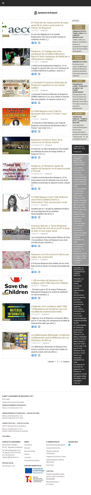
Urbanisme (28, 445)
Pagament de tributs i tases (56, 456)
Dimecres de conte (80, 62)
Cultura (26, 454)
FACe (51, 471)
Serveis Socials (29, 451)
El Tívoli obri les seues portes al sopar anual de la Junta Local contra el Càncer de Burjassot (50, 25)
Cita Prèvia (6, 436)
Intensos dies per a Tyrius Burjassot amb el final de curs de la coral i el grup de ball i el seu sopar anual (50, 228)
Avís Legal (5, 399)
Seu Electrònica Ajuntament (55, 445)
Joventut (27, 457)
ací (79, 263)
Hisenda (27, 448)
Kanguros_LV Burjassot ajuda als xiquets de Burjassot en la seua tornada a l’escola (50, 168)
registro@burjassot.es (10, 457)
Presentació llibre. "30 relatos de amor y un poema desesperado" (80, 88)
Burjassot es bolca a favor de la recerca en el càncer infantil (46, 141)
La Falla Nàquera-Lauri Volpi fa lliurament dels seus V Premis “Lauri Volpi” (49, 114)
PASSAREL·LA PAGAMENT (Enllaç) (78, 281)
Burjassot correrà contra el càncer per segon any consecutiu (50, 255)
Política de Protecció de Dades (13, 402)
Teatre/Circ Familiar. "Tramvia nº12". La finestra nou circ (80, 120)
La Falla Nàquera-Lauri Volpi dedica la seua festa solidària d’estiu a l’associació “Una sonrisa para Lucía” (49, 199)
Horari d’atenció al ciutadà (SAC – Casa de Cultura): (20, 413)
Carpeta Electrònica (53, 448)
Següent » (66, 362)
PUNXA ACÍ (77, 152)
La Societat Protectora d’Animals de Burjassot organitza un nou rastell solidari (49, 85)
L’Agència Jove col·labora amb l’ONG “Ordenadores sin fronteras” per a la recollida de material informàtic (49, 309)
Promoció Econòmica (31, 460)
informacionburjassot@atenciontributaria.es (80, 179)
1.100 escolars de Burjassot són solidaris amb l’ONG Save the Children (49, 281)
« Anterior (51, 362)
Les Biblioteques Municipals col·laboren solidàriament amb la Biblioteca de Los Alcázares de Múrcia (50, 337)
